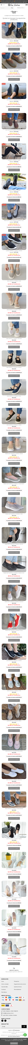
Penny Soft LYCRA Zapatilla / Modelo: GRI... (14, 220)
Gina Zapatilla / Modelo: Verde (14, 424)
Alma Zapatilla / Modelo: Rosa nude (14, 926)
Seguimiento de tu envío (20, 984)
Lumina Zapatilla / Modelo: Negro (14, 250)
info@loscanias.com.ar (8, 1013)
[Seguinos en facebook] (5, 1021)
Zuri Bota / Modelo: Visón (14, 160)
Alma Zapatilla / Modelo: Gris (14, 955)
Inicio (2, 981)
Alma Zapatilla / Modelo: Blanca (14, 868)
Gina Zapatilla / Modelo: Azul (14, 396)
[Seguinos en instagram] (2, 1021)
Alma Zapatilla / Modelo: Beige (14, 897)
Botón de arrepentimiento (14, 1036)
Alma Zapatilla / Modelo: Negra (14, 838)
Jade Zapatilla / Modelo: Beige (14, 720)
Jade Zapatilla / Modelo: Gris (14, 690)
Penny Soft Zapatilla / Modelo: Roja (14, 630)
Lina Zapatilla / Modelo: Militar (14, 69)
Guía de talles (4, 986)
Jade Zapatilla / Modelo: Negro (14, 660)
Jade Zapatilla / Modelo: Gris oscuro (14, 808)
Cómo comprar (4, 984)
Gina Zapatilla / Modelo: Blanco (14, 338)
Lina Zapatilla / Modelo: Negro (14, 99)
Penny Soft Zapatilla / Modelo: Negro (14, 544)
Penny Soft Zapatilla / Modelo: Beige (14, 453)
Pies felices (4, 992)
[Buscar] (12, 7)
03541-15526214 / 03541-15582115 (10, 1011)
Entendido (14, 1043)
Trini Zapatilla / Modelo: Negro (14, 39)
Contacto (3, 989)
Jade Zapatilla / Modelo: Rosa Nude (14, 751)
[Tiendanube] (14, 1030)
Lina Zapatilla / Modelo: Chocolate (14, 129)
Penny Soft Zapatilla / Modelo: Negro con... (14, 572)
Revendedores (17, 989)
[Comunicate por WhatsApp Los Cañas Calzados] (25, 1034)
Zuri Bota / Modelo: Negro (14, 190)
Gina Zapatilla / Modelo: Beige (14, 309)
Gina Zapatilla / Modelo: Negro (14, 367)
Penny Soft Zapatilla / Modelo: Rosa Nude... (14, 483)
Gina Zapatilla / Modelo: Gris (14, 281)
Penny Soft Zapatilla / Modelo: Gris (14, 514)
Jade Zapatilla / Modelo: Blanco (14, 779)
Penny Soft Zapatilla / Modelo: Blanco (14, 601)
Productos (16, 981)
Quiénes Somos (18, 986)
